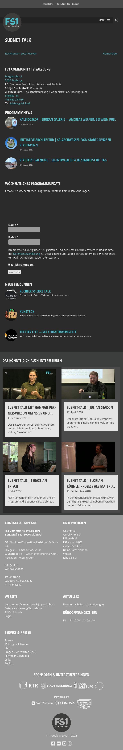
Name (13, 225)
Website (11, 596)
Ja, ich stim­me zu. (22, 264)
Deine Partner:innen (75, 550)
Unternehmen (74, 522)
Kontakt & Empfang (21, 522)
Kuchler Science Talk (35, 291)
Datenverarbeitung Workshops (23, 608)
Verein (67, 554)
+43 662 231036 (63, 3)
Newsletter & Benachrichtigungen (83, 604)
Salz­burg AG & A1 (19, 103)
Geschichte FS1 (72, 534)
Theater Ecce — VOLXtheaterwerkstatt (48, 331)
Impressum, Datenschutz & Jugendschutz (29, 604)
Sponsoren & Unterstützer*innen (61, 674)
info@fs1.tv (48, 3)
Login (8, 616)
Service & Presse (18, 632)
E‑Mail (13, 237)
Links (8, 659)
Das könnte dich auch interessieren (32, 360)
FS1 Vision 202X (72, 542)
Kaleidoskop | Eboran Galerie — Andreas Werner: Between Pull (68, 119)
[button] (102, 20)
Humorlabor (110, 53)
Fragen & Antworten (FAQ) (20, 652)
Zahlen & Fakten (72, 546)
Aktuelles (71, 596)
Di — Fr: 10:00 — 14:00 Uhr (79, 620)
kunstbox (27, 311)
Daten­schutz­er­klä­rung (26, 254)
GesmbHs (69, 530)
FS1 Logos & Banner (17, 644)
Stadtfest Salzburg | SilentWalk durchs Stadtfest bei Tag (63, 160)
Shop (8, 648)
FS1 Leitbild (70, 538)
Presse (9, 640)
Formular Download (17, 656)
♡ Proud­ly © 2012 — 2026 (61, 735)
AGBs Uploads (13, 612)
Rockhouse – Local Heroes (21, 53)
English (75, 3)
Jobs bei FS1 (70, 557)
